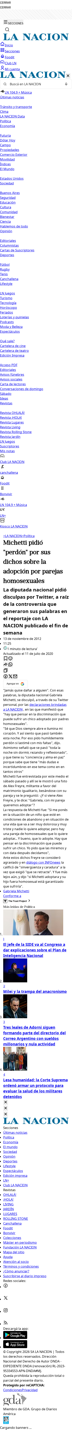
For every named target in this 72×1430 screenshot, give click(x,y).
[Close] (5, 1102)
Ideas (4, 398)
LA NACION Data (12, 116)
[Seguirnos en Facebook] (5, 1287)
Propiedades (9, 150)
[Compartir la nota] (5, 664)
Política (28, 536)
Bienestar (7, 217)
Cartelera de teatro (14, 350)
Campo (5, 145)
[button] (36, 300)
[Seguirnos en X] (5, 1299)
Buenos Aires (10, 193)
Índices (5, 164)
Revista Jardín (10, 436)
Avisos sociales (11, 379)
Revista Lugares (12, 422)
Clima (4, 111)
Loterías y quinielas (14, 317)
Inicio (9, 45)
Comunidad (9, 212)
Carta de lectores (13, 384)
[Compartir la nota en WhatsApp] (10, 664)
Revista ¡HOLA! (11, 417)
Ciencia (5, 221)
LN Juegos (7, 293)
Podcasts (7, 322)
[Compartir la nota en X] (10, 676)
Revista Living (10, 427)
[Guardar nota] (5, 658)
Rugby (5, 269)
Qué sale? (7, 341)
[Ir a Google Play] (15, 1338)
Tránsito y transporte (16, 107)
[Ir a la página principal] (36, 39)
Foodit (9, 57)
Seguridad (8, 197)
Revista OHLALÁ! (12, 413)
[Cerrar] (68, 76)
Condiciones (12, 1390)
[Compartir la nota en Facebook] (5, 676)
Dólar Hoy (7, 140)
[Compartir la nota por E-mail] (15, 676)
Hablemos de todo (14, 226)
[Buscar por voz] (66, 84)
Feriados (6, 312)
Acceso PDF (8, 365)
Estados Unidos (12, 178)
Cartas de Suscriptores (17, 250)
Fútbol (5, 264)
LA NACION (12, 536)
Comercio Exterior (13, 154)
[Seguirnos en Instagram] (5, 1311)
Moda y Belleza (11, 327)
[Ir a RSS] (5, 1324)
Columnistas (9, 245)
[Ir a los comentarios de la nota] (10, 658)
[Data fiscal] (6, 1423)
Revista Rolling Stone (16, 432)
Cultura (5, 207)
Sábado (5, 393)
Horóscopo (8, 307)
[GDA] (14, 1404)
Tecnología (8, 303)
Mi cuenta (12, 69)
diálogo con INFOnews (43, 862)
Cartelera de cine (13, 346)
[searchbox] (34, 84)
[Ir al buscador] (7, 29)
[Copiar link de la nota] (5, 670)
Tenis (4, 274)
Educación (8, 202)
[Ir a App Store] (15, 1347)
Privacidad (30, 1390)
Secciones (12, 51)
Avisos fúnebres (12, 374)
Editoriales (8, 240)
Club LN (10, 63)
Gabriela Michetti (16, 891)
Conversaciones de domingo (21, 389)
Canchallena (9, 279)
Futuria (5, 135)
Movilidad (7, 159)
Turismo (6, 298)
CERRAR (5, 2)
